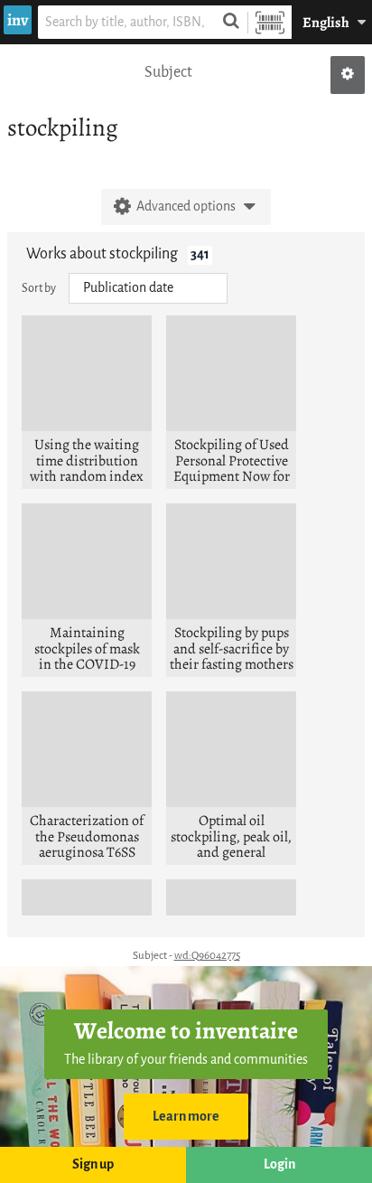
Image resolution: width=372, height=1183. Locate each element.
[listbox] (148, 288)
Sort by (39, 288)
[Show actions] (347, 75)
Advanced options (186, 206)
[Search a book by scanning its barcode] (270, 22)
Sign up (93, 1164)
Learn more (186, 1116)
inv (17, 20)
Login (279, 1164)
